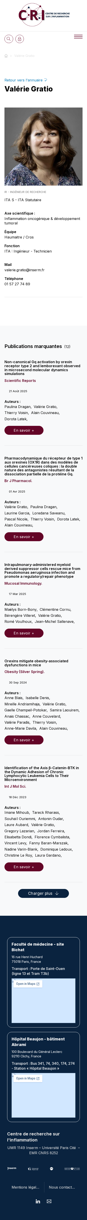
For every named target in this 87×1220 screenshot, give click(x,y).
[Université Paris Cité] (33, 1168)
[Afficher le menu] (78, 36)
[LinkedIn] (37, 1201)
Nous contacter (62, 1187)
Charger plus (40, 893)
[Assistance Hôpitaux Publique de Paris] (72, 1168)
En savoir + (24, 430)
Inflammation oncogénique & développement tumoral (42, 220)
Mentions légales (26, 1187)
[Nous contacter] (49, 1201)
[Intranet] (19, 39)
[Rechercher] (8, 39)
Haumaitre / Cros (19, 237)
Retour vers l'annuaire (24, 80)
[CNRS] (51, 1168)
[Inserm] (12, 1168)
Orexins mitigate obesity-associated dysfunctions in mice (36, 663)
